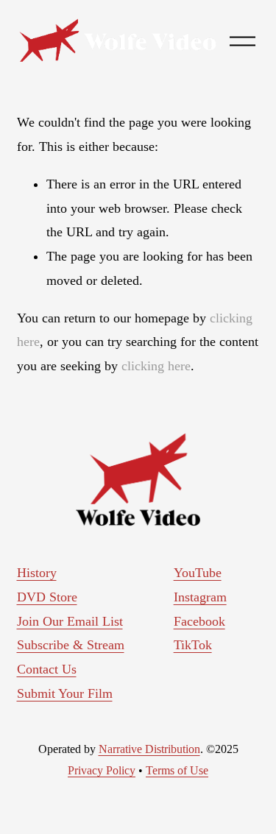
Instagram (200, 597)
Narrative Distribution (149, 749)
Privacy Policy (101, 770)
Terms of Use (177, 770)
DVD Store (47, 597)
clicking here (156, 365)
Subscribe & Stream (70, 644)
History (37, 572)
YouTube (198, 572)
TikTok (193, 644)
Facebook (199, 621)
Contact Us (47, 669)
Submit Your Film (65, 693)
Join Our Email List (70, 621)
